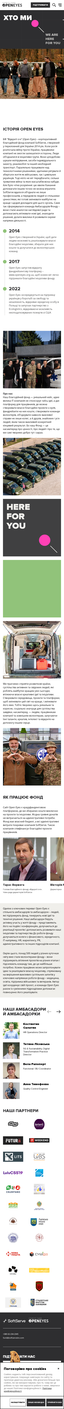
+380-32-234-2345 (10, 1334)
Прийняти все (54, 1402)
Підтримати (40, 5)
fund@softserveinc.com (13, 1338)
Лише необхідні (36, 1402)
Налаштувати (18, 1402)
